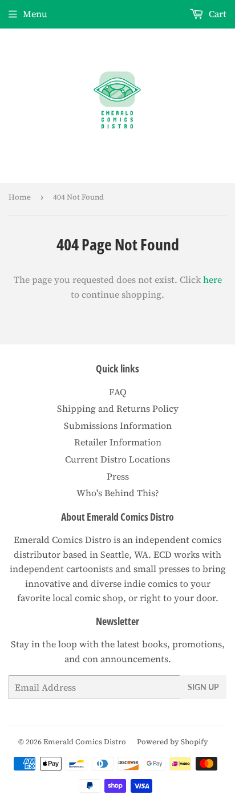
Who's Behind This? (117, 492)
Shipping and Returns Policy (118, 408)
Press (118, 476)
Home (20, 197)
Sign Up (203, 687)
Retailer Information (117, 442)
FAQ (118, 392)
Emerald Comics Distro (84, 742)
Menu (35, 13)
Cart (216, 13)
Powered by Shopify (172, 742)
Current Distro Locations (117, 459)
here (212, 279)
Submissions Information (118, 425)
